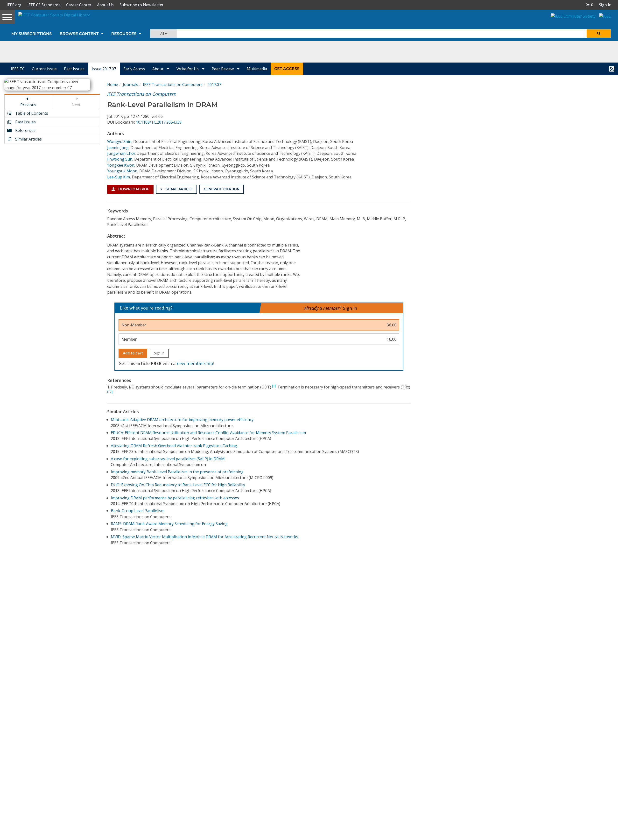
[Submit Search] (599, 33)
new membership (195, 363)
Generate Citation (221, 189)
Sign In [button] (605, 4)
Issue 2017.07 (104, 68)
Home (112, 84)
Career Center (78, 4)
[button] (589, 5)
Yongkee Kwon (120, 165)
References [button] (24, 130)
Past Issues (74, 68)
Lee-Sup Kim (118, 177)
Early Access (134, 68)
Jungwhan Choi (121, 153)
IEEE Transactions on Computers (173, 84)
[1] (274, 386)
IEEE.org (14, 4)
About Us (105, 4)
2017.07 (214, 84)
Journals (130, 84)
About (158, 68)
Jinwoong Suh (119, 159)
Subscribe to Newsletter (141, 4)
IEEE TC (18, 68)
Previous (28, 104)
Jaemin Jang (118, 147)
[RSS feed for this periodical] (611, 69)
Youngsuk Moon (122, 171)
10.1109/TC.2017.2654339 (159, 122)
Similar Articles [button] (28, 139)
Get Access (286, 68)
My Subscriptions (31, 33)
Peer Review (223, 68)
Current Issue (44, 68)
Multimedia (257, 68)
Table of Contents (31, 113)
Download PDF (133, 189)
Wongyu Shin (119, 141)
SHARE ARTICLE (179, 189)
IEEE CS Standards (43, 4)
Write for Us (188, 68)
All (162, 33)
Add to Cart (133, 353)
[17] (109, 392)
